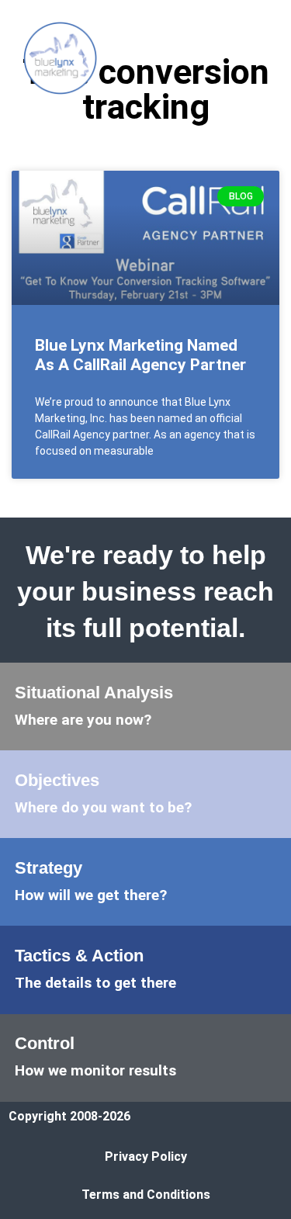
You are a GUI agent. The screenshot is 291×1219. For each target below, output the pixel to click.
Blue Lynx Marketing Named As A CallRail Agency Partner (140, 355)
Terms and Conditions (145, 1194)
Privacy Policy (146, 1156)
